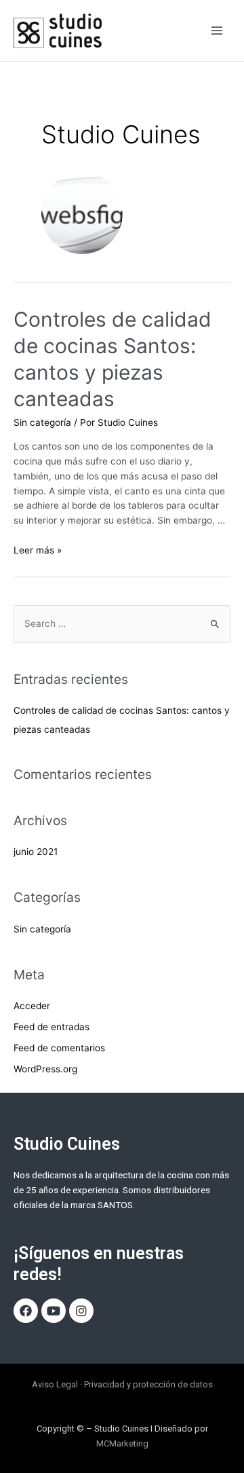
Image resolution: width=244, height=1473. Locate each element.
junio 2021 (36, 851)
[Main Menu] (217, 31)
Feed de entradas (51, 1026)
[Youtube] (53, 1310)
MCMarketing (122, 1443)
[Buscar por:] (122, 623)
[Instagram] (81, 1310)
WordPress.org (45, 1068)
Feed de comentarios (59, 1047)
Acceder (32, 1005)
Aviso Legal (55, 1384)
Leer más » (38, 550)
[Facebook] (26, 1310)
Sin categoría (42, 422)
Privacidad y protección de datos (148, 1384)
